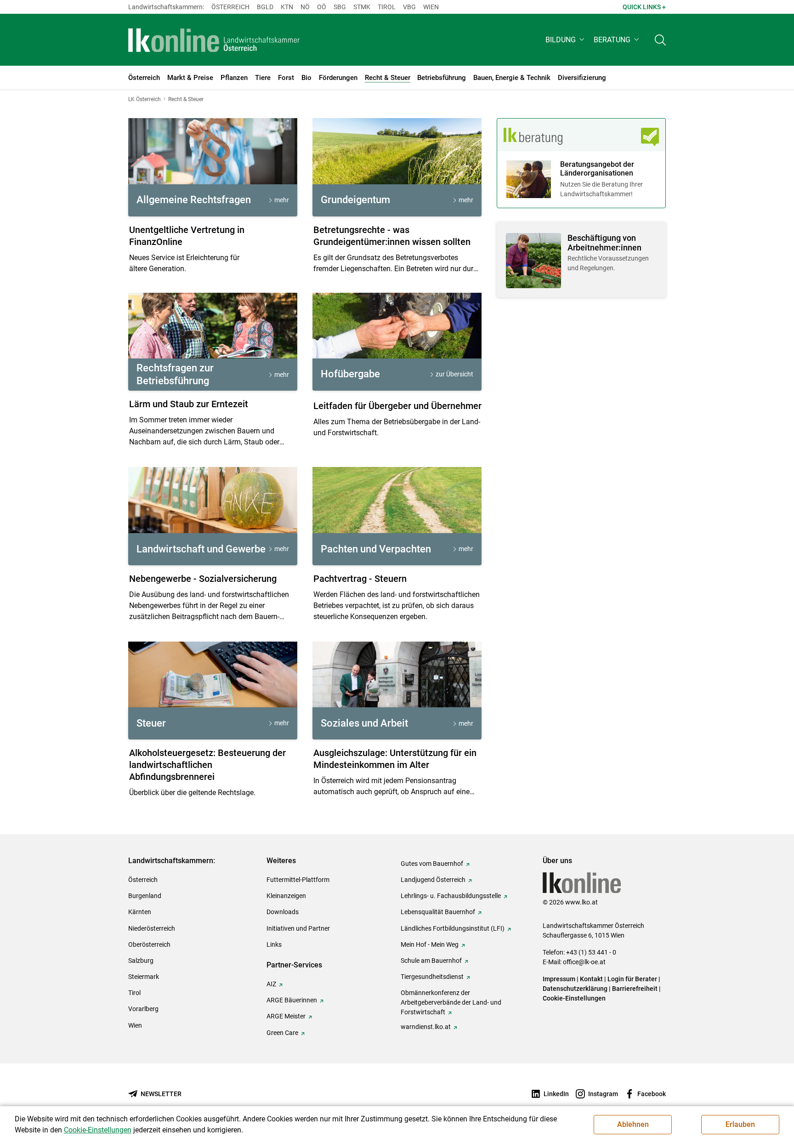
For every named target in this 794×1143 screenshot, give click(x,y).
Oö (321, 7)
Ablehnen (633, 1124)
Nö (305, 7)
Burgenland (144, 895)
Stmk (361, 7)
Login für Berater (632, 979)
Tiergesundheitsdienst (432, 976)
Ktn (287, 7)
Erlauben (740, 1124)
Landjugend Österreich (433, 879)
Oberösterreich (149, 944)
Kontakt (591, 979)
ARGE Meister (286, 1016)
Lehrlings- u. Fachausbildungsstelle (451, 895)
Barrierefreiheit (635, 988)
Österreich (230, 7)
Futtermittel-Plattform (298, 879)
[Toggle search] (660, 39)
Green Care (282, 1032)
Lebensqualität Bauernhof (438, 912)
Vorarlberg (143, 1008)
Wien (431, 7)
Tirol (387, 7)
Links (274, 944)
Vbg (409, 7)
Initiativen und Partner (298, 928)
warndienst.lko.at (426, 1026)
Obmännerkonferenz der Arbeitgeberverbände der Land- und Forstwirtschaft (451, 1002)
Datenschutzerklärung (575, 988)
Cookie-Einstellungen (574, 998)
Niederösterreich (151, 928)
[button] (566, 39)
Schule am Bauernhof (431, 960)
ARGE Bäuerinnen (292, 1000)
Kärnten (139, 912)
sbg (340, 7)
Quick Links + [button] (644, 7)
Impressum (559, 979)
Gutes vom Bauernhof (432, 863)
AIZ (271, 984)
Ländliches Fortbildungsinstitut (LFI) (453, 928)
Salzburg (140, 960)
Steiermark (143, 976)
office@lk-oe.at (584, 962)
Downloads (283, 912)
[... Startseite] (214, 40)
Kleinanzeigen (286, 895)
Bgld (265, 7)
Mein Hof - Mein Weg (430, 944)
